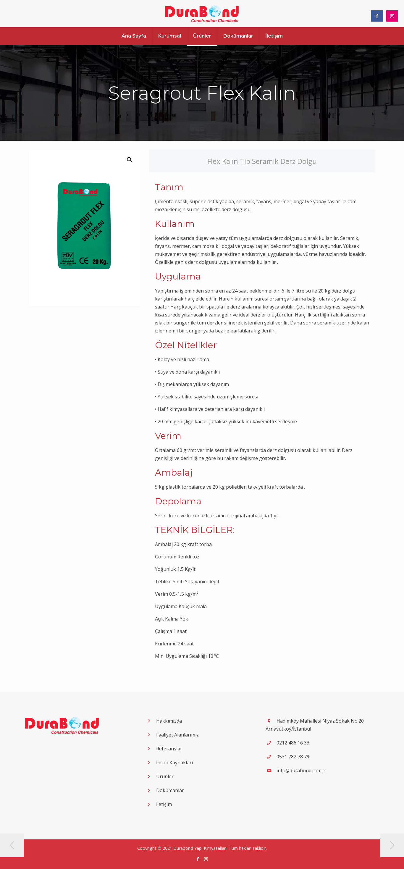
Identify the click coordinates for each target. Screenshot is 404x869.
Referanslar (169, 748)
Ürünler (165, 776)
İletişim (164, 804)
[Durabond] (202, 13)
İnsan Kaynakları (174, 762)
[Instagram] (206, 859)
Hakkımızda (169, 721)
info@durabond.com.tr (301, 770)
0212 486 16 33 (293, 742)
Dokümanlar (170, 790)
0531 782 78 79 (293, 756)
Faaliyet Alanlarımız (177, 734)
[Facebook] (198, 859)
